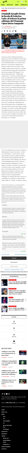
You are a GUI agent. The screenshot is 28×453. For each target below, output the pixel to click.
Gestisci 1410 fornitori (5, 254)
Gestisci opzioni (14, 266)
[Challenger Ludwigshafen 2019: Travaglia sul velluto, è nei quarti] (23, 362)
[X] (14, 329)
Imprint (22, 269)
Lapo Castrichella (6, 376)
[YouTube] (6, 394)
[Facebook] (14, 322)
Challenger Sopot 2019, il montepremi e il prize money (8, 381)
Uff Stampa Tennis (8, 26)
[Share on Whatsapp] (10, 31)
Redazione (5, 357)
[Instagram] (14, 335)
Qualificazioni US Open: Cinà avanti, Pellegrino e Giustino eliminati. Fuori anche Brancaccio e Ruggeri (17, 292)
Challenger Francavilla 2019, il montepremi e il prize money (8, 353)
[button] (15, 1)
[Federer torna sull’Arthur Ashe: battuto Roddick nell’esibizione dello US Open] (4, 282)
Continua (14, 258)
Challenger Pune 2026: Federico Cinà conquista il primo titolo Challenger (9, 372)
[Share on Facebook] (4, 31)
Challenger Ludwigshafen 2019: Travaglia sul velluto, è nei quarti (9, 362)
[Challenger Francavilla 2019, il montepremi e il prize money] (23, 353)
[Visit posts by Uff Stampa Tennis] (2, 26)
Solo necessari (14, 262)
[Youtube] (14, 342)
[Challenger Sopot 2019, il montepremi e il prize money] (23, 381)
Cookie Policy (7, 269)
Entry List (11, 297)
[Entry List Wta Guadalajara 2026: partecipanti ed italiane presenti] (4, 300)
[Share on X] (7, 31)
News (10, 279)
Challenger (4, 10)
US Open (14, 279)
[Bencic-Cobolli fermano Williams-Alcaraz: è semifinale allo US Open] (4, 309)
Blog (6, 8)
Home (2, 8)
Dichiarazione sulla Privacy (15, 269)
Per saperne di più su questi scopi (21, 254)
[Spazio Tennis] (5, 1)
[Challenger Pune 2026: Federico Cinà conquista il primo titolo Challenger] (23, 372)
